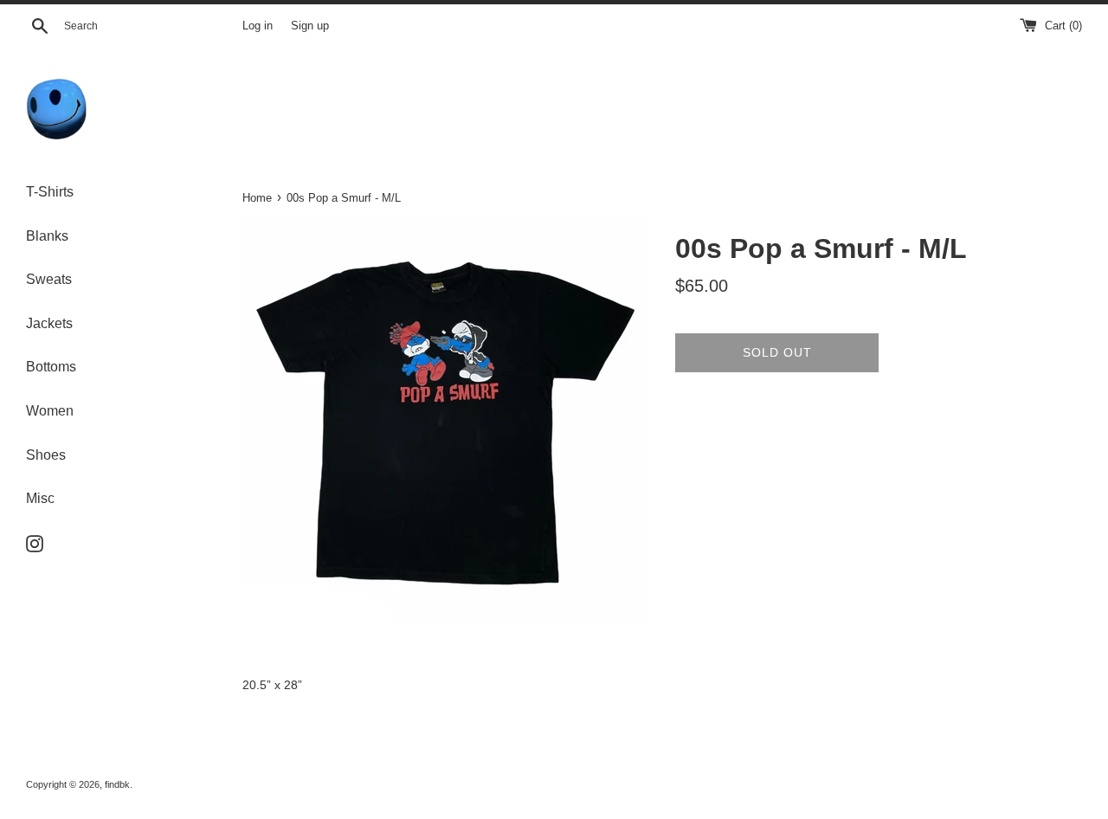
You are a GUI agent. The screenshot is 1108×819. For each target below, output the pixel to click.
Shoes (46, 455)
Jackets (49, 323)
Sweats (49, 279)
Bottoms (51, 366)
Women (50, 410)
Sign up (310, 26)
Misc (40, 498)
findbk (117, 784)
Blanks (47, 236)
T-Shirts (50, 191)
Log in (257, 26)
